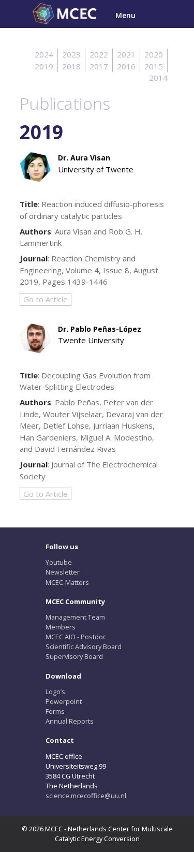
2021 (126, 54)
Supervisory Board (74, 656)
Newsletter (63, 572)
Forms (55, 711)
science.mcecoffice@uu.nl (86, 795)
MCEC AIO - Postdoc (76, 636)
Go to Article (45, 299)
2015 (153, 66)
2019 (44, 66)
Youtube (59, 562)
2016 (126, 66)
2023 (71, 54)
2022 (98, 54)
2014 (158, 77)
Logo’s (55, 691)
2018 (71, 66)
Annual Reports (70, 721)
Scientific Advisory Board (84, 646)
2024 (44, 54)
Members (61, 626)
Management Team (75, 617)
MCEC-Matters (67, 582)
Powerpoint (64, 701)
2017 (98, 66)
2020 (153, 54)
